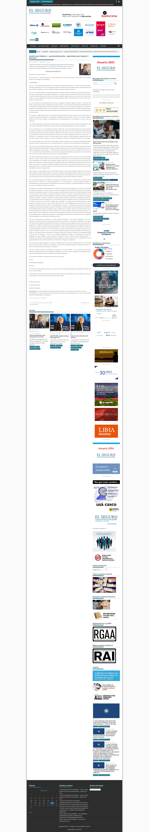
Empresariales (64, 46)
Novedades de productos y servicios (101, 159)
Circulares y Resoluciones (104, 726)
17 (31, 803)
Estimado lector (85, 303)
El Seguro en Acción (46, 62)
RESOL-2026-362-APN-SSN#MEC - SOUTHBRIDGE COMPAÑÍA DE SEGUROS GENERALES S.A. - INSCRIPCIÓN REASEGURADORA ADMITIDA (77, 4)
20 (44, 803)
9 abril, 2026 (109, 203)
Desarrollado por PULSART (74, 829)
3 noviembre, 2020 (34, 329)
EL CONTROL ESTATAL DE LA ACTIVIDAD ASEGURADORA (41, 303)
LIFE (104, 157)
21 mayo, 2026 (97, 139)
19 (39, 803)
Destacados (32, 346)
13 (44, 800)
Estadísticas (94, 46)
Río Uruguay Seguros (98, 220)
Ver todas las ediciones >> (100, 528)
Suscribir (103, 46)
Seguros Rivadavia (113, 179)
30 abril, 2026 (110, 182)
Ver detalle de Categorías (106, 103)
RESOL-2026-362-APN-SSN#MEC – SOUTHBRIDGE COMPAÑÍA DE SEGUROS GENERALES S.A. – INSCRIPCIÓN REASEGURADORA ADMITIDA (73, 815)
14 (48, 800)
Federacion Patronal (107, 198)
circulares (96, 726)
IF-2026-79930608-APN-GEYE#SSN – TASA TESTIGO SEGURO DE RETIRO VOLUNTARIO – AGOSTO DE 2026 (73, 797)
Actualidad (53, 345)
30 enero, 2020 (75, 332)
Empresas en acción (98, 157)
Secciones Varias (43, 46)
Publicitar (85, 46)
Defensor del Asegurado (55, 64)
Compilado (54, 46)
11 (35, 800)
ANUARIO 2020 (59, 345)
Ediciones (33, 46)
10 (31, 800)
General (37, 346)
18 (35, 803)
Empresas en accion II (98, 216)
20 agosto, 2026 (97, 719)
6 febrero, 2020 (54, 332)
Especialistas (75, 46)
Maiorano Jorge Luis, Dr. (35, 298)
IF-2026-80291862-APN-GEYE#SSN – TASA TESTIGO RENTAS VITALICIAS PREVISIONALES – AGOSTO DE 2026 (73, 791)
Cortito (45, 298)
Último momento (74, 349)
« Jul (30, 812)
